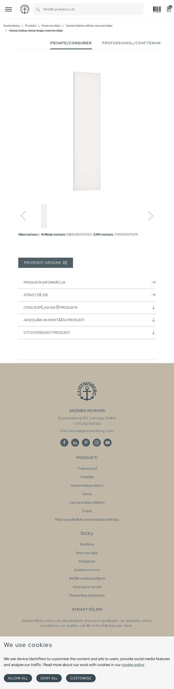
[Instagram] (97, 443)
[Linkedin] (75, 443)
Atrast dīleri (36, 295)
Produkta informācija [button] (44, 282)
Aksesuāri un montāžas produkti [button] (54, 320)
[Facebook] (64, 443)
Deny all (49, 678)
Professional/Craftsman (131, 43)
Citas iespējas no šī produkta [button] (51, 307)
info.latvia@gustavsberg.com (87, 431)
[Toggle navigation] (8, 9)
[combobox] (93, 9)
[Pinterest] (86, 443)
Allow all (18, 678)
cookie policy (133, 664)
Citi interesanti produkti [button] (47, 332)
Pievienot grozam (43, 262)
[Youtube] (108, 443)
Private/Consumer (71, 43)
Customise (80, 678)
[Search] (38, 9)
